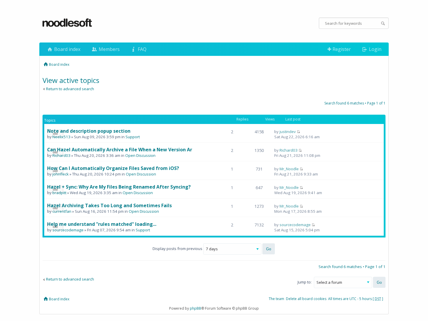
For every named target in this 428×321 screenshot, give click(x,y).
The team (276, 298)
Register (341, 49)
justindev (288, 131)
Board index (66, 49)
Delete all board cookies (306, 298)
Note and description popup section (88, 131)
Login (374, 49)
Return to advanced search (70, 88)
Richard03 (61, 155)
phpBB (195, 308)
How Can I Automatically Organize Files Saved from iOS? (113, 168)
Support (132, 136)
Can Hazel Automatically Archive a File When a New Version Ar (119, 149)
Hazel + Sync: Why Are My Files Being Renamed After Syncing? (119, 187)
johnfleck (60, 174)
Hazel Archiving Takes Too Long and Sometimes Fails (109, 205)
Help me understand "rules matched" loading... (101, 224)
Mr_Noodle (289, 168)
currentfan (61, 211)
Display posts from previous (178, 248)
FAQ (141, 49)
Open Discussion (140, 155)
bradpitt (59, 192)
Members (109, 49)
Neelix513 (61, 136)
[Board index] (67, 22)
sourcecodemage (68, 230)
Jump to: (305, 282)
